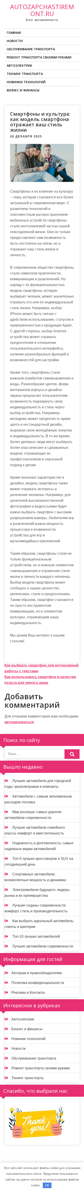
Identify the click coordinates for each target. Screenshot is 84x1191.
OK (47, 1185)
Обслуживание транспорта (31, 49)
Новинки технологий (26, 82)
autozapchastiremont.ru (42, 10)
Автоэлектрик (19, 65)
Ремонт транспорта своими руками (39, 57)
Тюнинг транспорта (25, 74)
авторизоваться (19, 722)
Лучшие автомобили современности (42, 946)
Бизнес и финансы (23, 90)
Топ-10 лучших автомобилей (36, 936)
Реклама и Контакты (28, 992)
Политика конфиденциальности (37, 983)
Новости (15, 41)
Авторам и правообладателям (36, 973)
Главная (14, 32)
